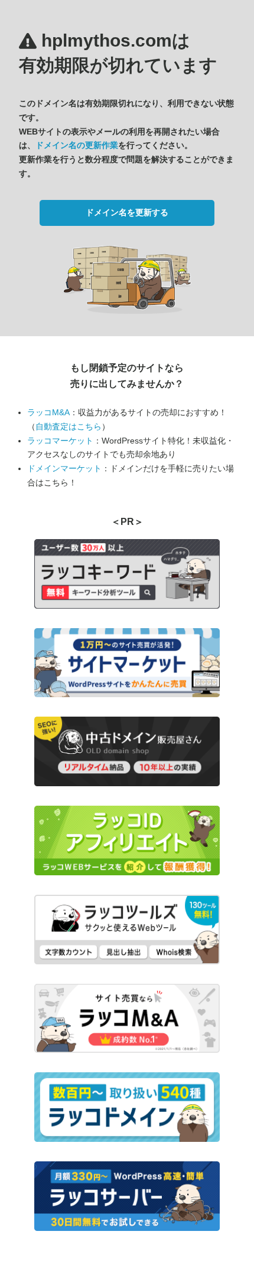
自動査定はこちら (68, 426)
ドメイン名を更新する (127, 212)
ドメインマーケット (64, 468)
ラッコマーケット (60, 440)
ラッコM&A (48, 412)
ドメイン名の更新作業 (76, 145)
